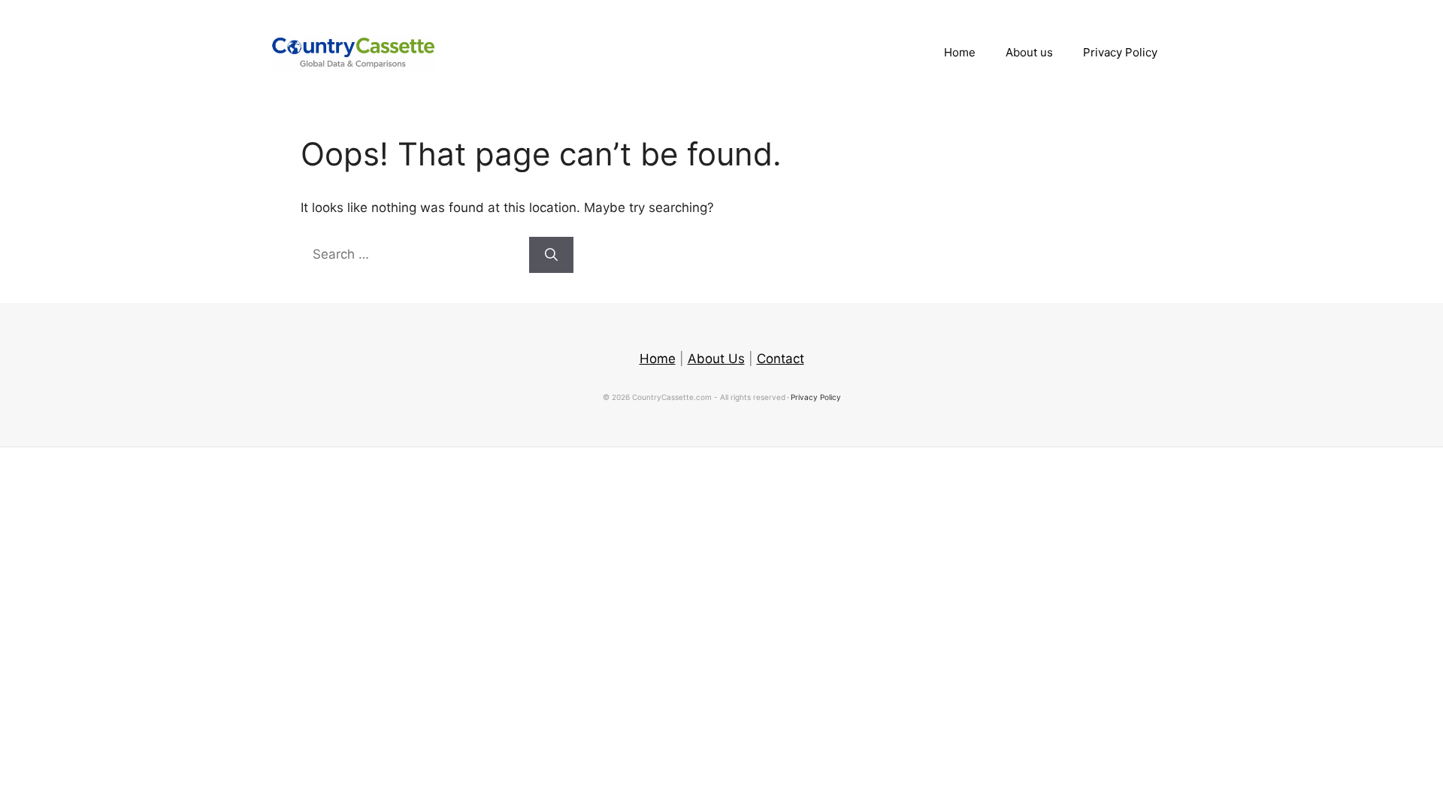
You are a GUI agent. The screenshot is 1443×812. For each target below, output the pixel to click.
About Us (716, 358)
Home (960, 52)
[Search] (551, 255)
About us (1029, 52)
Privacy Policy (1120, 52)
